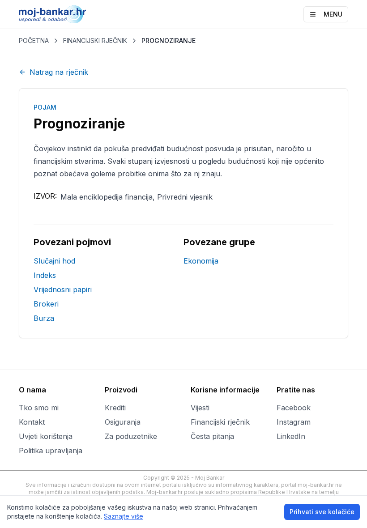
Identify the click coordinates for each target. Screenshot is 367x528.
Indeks (45, 275)
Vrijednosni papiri (63, 289)
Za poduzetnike (131, 436)
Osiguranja (123, 421)
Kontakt (32, 421)
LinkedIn (291, 436)
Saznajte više (123, 516)
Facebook (294, 407)
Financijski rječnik (220, 421)
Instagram (294, 421)
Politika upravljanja (50, 450)
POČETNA (34, 40)
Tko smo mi (39, 407)
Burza (44, 318)
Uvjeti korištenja (46, 436)
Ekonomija (201, 260)
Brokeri (46, 303)
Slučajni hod (54, 260)
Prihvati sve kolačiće (322, 511)
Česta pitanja (212, 436)
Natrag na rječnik (59, 72)
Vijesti (200, 407)
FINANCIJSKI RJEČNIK (95, 40)
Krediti (115, 407)
